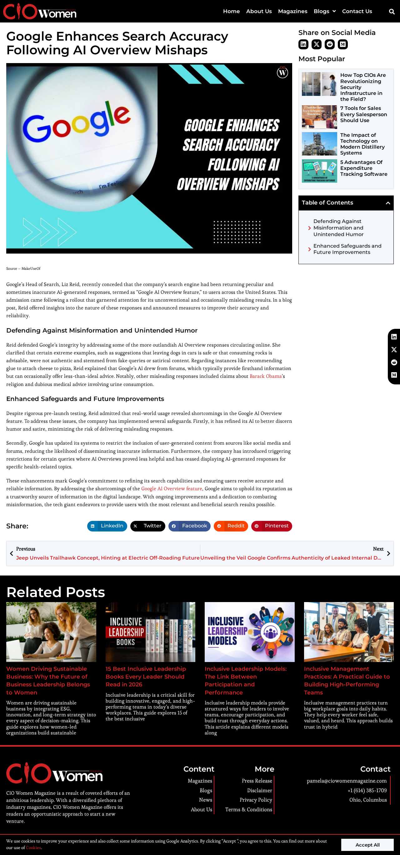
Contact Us (357, 11)
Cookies (33, 847)
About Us (259, 11)
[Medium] (343, 44)
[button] (392, 11)
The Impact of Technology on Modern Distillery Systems (362, 144)
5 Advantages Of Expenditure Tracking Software (364, 168)
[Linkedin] (303, 44)
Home (231, 11)
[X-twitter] (317, 44)
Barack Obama (266, 376)
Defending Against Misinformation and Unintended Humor (338, 227)
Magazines (293, 11)
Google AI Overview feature (171, 488)
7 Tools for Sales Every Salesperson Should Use (363, 114)
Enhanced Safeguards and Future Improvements (347, 249)
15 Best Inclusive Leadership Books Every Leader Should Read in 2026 (146, 676)
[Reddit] (330, 44)
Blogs (321, 11)
